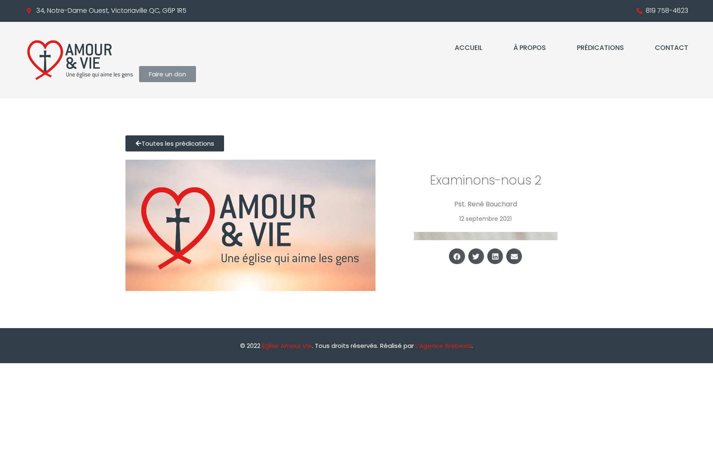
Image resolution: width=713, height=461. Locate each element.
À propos (529, 47)
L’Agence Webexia (444, 345)
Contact (671, 47)
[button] (457, 256)
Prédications (600, 47)
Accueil (468, 47)
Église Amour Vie (287, 345)
